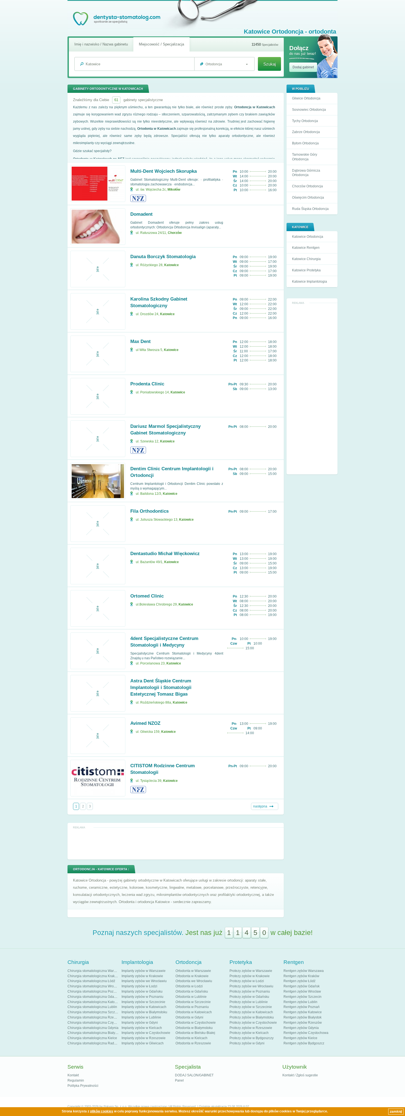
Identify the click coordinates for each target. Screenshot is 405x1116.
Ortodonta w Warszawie (193, 971)
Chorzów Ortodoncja (307, 186)
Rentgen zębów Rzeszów (303, 1023)
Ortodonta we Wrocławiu (193, 981)
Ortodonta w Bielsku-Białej (195, 1033)
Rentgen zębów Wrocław (302, 991)
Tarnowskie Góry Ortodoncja (304, 157)
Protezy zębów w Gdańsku (249, 997)
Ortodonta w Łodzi (189, 986)
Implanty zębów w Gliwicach (142, 1043)
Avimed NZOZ (145, 723)
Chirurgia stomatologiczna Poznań (93, 991)
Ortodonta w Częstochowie (195, 1023)
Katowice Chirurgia (306, 259)
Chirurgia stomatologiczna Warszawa (95, 971)
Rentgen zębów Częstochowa (306, 1033)
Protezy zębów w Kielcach (249, 1033)
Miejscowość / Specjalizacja (161, 44)
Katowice (171, 265)
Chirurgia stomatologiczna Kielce (92, 1038)
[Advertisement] (312, 388)
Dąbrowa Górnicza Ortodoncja (306, 173)
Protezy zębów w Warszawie (250, 971)
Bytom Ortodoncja (305, 143)
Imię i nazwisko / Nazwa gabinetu (101, 44)
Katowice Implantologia (309, 281)
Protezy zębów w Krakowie (249, 976)
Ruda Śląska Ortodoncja (310, 209)
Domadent (141, 214)
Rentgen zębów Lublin (300, 1002)
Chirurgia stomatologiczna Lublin (92, 1007)
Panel (179, 1080)
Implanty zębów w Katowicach (143, 1007)
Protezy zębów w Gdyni (246, 1043)
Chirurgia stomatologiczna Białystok (94, 1033)
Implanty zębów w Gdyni (139, 1023)
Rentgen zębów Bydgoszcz (304, 1043)
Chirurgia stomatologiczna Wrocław (94, 986)
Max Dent (140, 341)
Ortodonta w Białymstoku (194, 1028)
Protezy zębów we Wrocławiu (251, 986)
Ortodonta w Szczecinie (193, 1002)
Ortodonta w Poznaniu (192, 1007)
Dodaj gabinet (303, 67)
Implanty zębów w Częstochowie (145, 1033)
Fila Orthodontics (149, 511)
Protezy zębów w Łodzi (246, 981)
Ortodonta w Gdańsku (191, 991)
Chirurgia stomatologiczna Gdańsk (93, 997)
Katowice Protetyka (306, 270)
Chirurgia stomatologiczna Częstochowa (98, 1023)
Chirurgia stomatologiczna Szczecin (94, 1012)
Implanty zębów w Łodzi (139, 986)
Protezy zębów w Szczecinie (250, 1007)
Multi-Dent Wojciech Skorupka (163, 171)
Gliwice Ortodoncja (306, 98)
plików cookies (101, 1111)
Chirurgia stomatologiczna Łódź (91, 981)
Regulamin (76, 1080)
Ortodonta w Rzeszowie (193, 1043)
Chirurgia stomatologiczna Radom (93, 1043)
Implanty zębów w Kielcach (141, 1028)
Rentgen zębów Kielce (300, 1038)
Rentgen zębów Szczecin (303, 997)
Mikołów (174, 189)
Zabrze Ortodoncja (306, 132)
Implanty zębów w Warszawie (143, 971)
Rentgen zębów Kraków (301, 976)
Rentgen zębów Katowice (303, 1012)
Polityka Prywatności (83, 1086)
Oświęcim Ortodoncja (308, 197)
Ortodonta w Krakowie (192, 976)
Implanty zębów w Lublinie (141, 1017)
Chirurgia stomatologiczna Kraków (93, 976)
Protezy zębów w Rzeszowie (250, 1028)
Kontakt (73, 1075)
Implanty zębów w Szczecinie (143, 1002)
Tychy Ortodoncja (305, 121)
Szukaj (269, 64)
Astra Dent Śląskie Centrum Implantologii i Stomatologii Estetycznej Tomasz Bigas (160, 687)
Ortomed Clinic (147, 596)
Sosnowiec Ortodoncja (309, 110)
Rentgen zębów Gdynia (301, 1028)
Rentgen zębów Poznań (302, 1007)
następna (260, 806)
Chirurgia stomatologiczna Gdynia (93, 1028)
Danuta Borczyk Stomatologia (163, 256)
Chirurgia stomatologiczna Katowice (94, 1002)
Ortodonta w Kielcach (191, 1038)
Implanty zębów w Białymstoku (144, 1012)
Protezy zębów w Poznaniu (249, 991)
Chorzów (175, 233)
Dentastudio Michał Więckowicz (165, 553)
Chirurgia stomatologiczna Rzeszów (94, 1017)
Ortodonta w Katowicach (193, 1012)
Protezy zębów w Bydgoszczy (251, 1038)
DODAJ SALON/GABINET (194, 1075)
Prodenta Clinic (147, 384)
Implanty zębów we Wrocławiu (144, 981)
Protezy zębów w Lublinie (248, 1002)
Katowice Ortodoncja (307, 237)
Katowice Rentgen (306, 248)
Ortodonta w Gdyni (189, 1017)
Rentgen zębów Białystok (303, 1017)
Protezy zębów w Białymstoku (251, 1017)
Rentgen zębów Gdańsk (302, 986)
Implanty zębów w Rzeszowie (143, 1038)
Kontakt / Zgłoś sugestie (300, 1075)
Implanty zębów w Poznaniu (142, 997)
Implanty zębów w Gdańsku (142, 991)
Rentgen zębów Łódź (299, 981)
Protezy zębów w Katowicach (251, 1012)
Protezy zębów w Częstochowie (253, 1023)
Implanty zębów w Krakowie (142, 976)
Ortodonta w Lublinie (191, 997)
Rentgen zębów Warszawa (304, 971)
